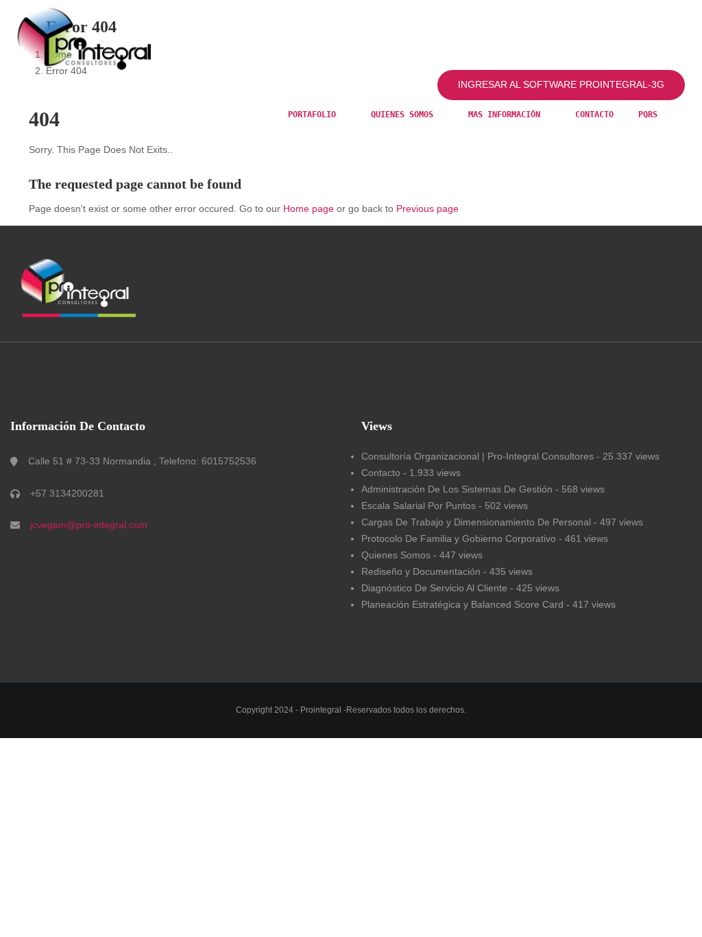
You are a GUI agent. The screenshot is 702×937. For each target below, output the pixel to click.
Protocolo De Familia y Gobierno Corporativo (458, 538)
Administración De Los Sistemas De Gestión (457, 489)
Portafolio (314, 114)
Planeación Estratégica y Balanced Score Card (462, 604)
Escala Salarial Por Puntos (418, 505)
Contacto (594, 114)
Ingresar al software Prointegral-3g (561, 84)
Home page (308, 208)
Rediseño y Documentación (421, 571)
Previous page (427, 208)
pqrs (647, 114)
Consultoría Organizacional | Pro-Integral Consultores (477, 456)
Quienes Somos (396, 554)
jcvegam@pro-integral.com (88, 524)
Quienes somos (404, 114)
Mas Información (506, 114)
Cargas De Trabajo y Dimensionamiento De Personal (476, 522)
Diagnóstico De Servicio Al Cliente (434, 587)
